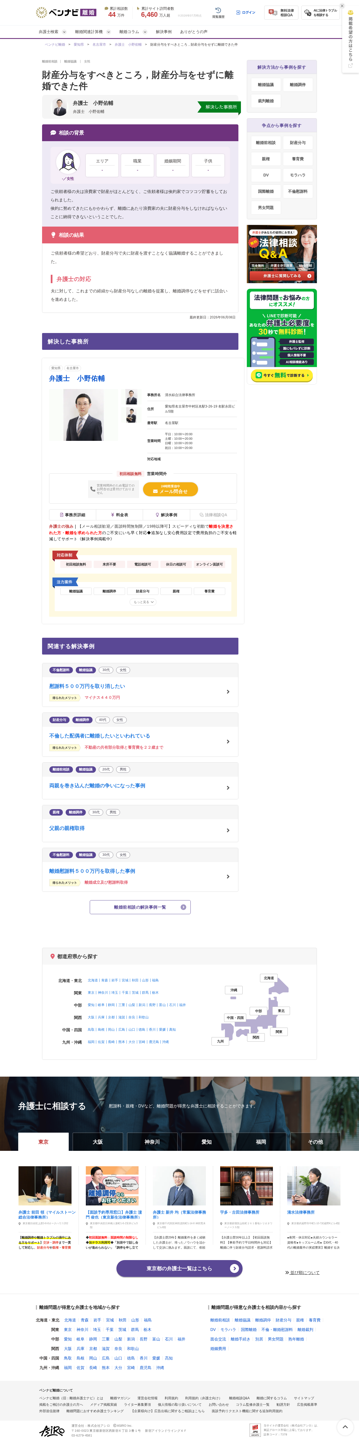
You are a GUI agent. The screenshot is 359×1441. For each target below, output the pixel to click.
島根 (101, 1029)
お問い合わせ (219, 1405)
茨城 (135, 992)
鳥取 (91, 1029)
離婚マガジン (120, 1398)
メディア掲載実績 (103, 1405)
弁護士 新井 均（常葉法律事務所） (179, 1214)
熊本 (121, 1042)
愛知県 (79, 44)
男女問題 (266, 207)
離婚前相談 (266, 142)
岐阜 (101, 1005)
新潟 (142, 1005)
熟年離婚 (296, 1339)
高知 (172, 1029)
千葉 (125, 992)
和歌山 (144, 1017)
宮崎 (142, 1042)
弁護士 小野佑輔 (128, 44)
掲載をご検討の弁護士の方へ (61, 1405)
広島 (121, 1029)
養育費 (298, 159)
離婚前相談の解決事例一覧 (140, 907)
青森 (104, 980)
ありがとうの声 (194, 31)
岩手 (114, 980)
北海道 (93, 980)
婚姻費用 (218, 1348)
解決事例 (164, 31)
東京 (91, 992)
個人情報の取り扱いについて (180, 1405)
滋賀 (121, 1017)
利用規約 (171, 1398)
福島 (155, 980)
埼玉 (114, 992)
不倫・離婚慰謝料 (277, 1329)
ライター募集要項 (137, 1405)
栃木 (155, 992)
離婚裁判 (305, 1329)
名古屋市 (99, 44)
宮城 (125, 980)
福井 (182, 1005)
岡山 (111, 1029)
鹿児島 (154, 1042)
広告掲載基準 (307, 1405)
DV (266, 175)
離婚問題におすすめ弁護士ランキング (95, 1411)
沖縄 (165, 1042)
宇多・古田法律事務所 (239, 1212)
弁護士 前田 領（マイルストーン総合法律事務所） (47, 1214)
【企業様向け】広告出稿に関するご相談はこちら (168, 1411)
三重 (121, 1005)
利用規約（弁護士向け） (203, 1398)
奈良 (131, 1017)
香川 (152, 1029)
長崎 (111, 1042)
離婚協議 (266, 84)
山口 (131, 1029)
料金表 (122, 515)
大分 (131, 1042)
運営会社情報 (147, 1398)
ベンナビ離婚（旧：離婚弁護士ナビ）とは (71, 1398)
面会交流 (218, 1339)
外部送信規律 (49, 1411)
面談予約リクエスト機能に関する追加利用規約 (247, 1411)
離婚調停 (298, 84)
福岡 (91, 1042)
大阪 (91, 1017)
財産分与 (298, 142)
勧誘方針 (283, 1405)
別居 (259, 1339)
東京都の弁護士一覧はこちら (179, 1268)
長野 (152, 1005)
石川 (172, 1005)
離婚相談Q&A (239, 1398)
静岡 (111, 1005)
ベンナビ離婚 (55, 44)
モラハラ (298, 175)
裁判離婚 (266, 101)
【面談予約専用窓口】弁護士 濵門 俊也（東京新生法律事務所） (114, 1214)
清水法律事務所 (301, 1212)
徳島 (142, 1029)
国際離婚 (266, 191)
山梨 (131, 1005)
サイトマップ (304, 1398)
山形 (145, 980)
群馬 (145, 992)
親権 (266, 159)
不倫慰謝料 (298, 191)
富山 (162, 1005)
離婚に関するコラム (272, 1398)
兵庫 (101, 1017)
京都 (111, 1017)
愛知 (91, 1005)
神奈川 (103, 992)
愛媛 (162, 1029)
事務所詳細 (75, 515)
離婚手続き (240, 1339)
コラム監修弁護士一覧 (253, 1405)
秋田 (135, 980)
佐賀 (101, 1042)
